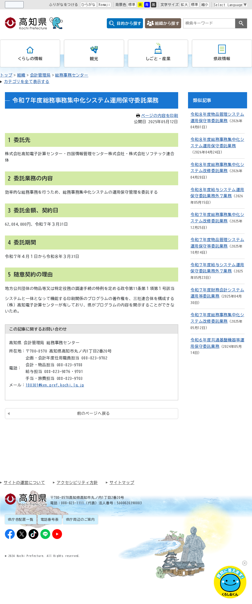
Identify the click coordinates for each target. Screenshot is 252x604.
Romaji (104, 4)
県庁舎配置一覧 (20, 519)
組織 (21, 75)
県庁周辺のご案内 (80, 519)
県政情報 (222, 59)
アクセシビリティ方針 (77, 483)
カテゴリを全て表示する (26, 82)
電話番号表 (50, 519)
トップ (6, 75)
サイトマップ (122, 483)
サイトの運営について (24, 483)
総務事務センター (71, 75)
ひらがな (88, 4)
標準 (132, 4)
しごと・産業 (158, 59)
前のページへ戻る (93, 413)
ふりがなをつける (63, 4)
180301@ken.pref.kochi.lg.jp (55, 385)
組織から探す (167, 23)
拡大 (184, 4)
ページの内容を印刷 (159, 115)
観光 (94, 59)
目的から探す (129, 23)
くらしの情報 (30, 59)
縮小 (205, 4)
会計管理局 (40, 75)
